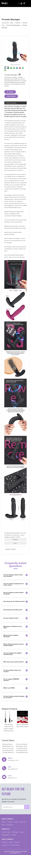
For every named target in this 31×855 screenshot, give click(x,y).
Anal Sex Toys (6, 832)
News (16, 822)
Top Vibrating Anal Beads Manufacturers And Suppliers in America (22, 750)
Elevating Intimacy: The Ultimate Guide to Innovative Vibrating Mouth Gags (8, 744)
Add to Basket (11, 96)
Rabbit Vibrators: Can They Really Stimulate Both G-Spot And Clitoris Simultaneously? (8, 746)
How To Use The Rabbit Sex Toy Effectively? (8, 748)
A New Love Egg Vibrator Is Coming (22, 744)
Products (10, 822)
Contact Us (9, 824)
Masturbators (6, 835)
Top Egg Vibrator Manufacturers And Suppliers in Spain (22, 752)
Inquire (11, 92)
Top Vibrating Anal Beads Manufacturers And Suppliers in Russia (8, 750)
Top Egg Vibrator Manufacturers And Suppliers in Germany (8, 752)
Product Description (11, 103)
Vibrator (13, 835)
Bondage (15, 832)
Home (3, 822)
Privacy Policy (14, 845)
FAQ (3, 824)
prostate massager (10, 549)
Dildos (22, 832)
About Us (22, 822)
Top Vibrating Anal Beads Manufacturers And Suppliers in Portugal (22, 748)
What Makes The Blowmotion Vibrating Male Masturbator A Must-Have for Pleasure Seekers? (22, 746)
